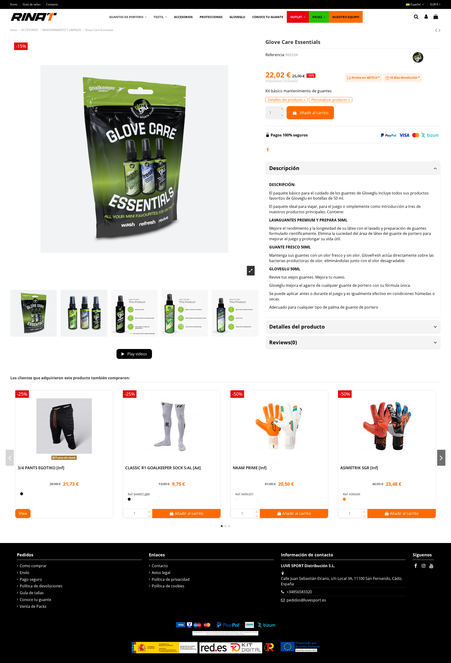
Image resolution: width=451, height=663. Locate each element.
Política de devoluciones (41, 586)
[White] (133, 499)
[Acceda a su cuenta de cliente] (426, 16)
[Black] (21, 493)
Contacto (52, 4)
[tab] (353, 168)
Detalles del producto (297, 326)
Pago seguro (31, 579)
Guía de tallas (32, 4)
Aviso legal (161, 572)
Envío (14, 4)
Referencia (274, 54)
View (23, 513)
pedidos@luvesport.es (306, 600)
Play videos (136, 354)
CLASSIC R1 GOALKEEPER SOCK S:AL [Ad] (163, 467)
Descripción (284, 168)
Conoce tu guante (35, 599)
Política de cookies (168, 586)
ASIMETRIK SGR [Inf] (359, 467)
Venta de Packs (33, 606)
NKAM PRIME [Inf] (250, 467)
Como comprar (33, 565)
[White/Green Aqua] (236, 499)
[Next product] (440, 30)
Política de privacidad (171, 579)
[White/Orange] (344, 499)
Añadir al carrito (314, 112)
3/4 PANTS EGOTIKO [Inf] (41, 467)
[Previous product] (437, 30)
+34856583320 (299, 591)
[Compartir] (268, 149)
